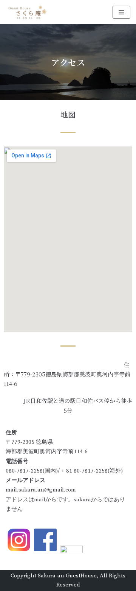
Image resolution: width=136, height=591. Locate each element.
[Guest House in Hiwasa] (28, 12)
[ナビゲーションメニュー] (121, 12)
